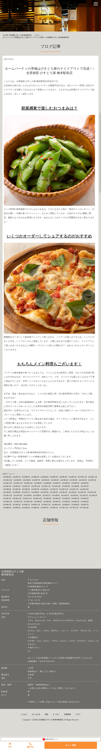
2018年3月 (35, 508)
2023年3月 (35, 489)
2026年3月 (54, 477)
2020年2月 (75, 498)
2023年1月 (54, 489)
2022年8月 (16, 492)
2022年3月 (63, 492)
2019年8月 (47, 502)
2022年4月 (54, 492)
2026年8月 (7, 477)
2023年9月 (66, 486)
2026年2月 (63, 477)
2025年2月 (83, 480)
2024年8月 (47, 483)
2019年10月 (28, 502)
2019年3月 (7, 505)
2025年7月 (36, 480)
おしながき (36, 714)
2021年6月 (56, 495)
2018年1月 (54, 508)
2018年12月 (35, 505)
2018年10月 (56, 505)
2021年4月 (74, 495)
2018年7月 (85, 505)
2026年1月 (73, 477)
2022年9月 (7, 492)
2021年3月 (84, 495)
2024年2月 (16, 486)
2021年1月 (7, 498)
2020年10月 (37, 498)
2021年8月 (37, 495)
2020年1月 (85, 498)
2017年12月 (63, 508)
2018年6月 (7, 508)
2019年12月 (7, 502)
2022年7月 (26, 492)
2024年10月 (28, 483)
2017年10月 (84, 508)
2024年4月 (85, 483)
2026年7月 (16, 477)
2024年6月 (66, 483)
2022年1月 (82, 492)
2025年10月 (7, 480)
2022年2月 (73, 492)
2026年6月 (26, 477)
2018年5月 (16, 508)
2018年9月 (66, 505)
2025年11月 (92, 477)
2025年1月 (92, 480)
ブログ (77, 714)
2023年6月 (7, 489)
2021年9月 (28, 495)
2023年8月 (75, 486)
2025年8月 (27, 480)
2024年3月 (7, 486)
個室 (46, 714)
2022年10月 (84, 489)
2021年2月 (93, 495)
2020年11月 (27, 498)
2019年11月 (17, 502)
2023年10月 (56, 486)
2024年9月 (38, 483)
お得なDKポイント (51, 739)
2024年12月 (7, 483)
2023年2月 (45, 489)
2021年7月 (46, 495)
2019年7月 (57, 502)
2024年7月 (57, 483)
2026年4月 (45, 477)
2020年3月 (66, 498)
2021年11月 (7, 495)
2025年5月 (55, 480)
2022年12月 (63, 489)
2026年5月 (35, 477)
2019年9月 (38, 502)
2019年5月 (75, 502)
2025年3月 (73, 480)
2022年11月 (73, 489)
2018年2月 (45, 508)
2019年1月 (26, 505)
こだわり (24, 714)
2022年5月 (45, 492)
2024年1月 (26, 486)
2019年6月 (66, 502)
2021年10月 (17, 495)
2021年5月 (65, 495)
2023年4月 (26, 489)
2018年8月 (75, 505)
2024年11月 (17, 483)
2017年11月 (73, 508)
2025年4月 (64, 480)
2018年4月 (26, 508)
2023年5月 (16, 489)
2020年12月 (16, 498)
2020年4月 (57, 498)
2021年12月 (91, 492)
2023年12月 (35, 486)
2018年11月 (45, 505)
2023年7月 (85, 486)
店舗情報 (67, 714)
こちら (24, 448)
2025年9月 (17, 480)
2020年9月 (47, 498)
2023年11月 (45, 486)
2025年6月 (45, 480)
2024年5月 (75, 483)
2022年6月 (35, 492)
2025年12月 (82, 477)
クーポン (56, 714)
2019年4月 (85, 502)
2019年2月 (16, 505)
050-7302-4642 (20, 444)
